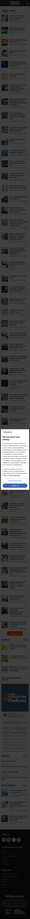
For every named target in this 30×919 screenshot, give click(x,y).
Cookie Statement (14, 475)
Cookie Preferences (15, 481)
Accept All (15, 485)
